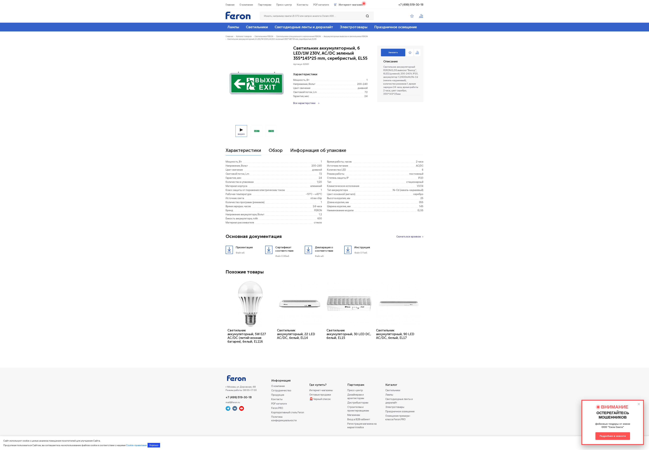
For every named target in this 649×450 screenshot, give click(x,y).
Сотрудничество (281, 390)
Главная (230, 4)
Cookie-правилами (136, 445)
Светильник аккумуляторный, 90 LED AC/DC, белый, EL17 (395, 334)
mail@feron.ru (233, 402)
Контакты (302, 4)
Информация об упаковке (318, 150)
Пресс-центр (284, 4)
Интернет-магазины (321, 390)
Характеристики (243, 150)
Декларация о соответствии (324, 249)
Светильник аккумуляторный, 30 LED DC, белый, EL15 (349, 334)
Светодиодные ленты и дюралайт (304, 27)
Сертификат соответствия (284, 249)
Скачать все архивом (408, 236)
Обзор (276, 150)
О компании (246, 4)
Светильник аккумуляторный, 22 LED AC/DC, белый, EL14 (296, 334)
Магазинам (353, 415)
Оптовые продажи (320, 394)
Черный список (322, 399)
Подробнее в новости (613, 436)
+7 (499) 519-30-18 (410, 4)
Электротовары (353, 27)
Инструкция (362, 247)
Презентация (244, 247)
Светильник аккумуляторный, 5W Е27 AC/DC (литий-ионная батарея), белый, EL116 (246, 335)
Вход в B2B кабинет (358, 419)
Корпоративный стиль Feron (287, 412)
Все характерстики (304, 103)
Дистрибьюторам (357, 402)
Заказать (393, 52)
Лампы (233, 27)
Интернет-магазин (351, 4)
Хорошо (153, 445)
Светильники (257, 27)
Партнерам (264, 4)
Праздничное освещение (395, 27)
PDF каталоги (321, 4)
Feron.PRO (277, 408)
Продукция (277, 394)
